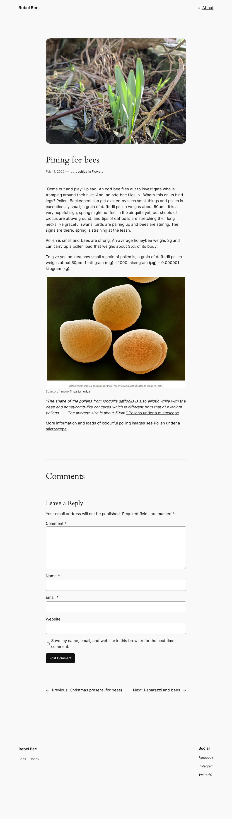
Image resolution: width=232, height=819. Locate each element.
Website (53, 619)
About (207, 7)
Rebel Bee (29, 7)
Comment (56, 523)
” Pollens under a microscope (152, 413)
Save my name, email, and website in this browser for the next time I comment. (113, 643)
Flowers (97, 171)
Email (52, 597)
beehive (81, 171)
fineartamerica (79, 391)
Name (53, 576)
